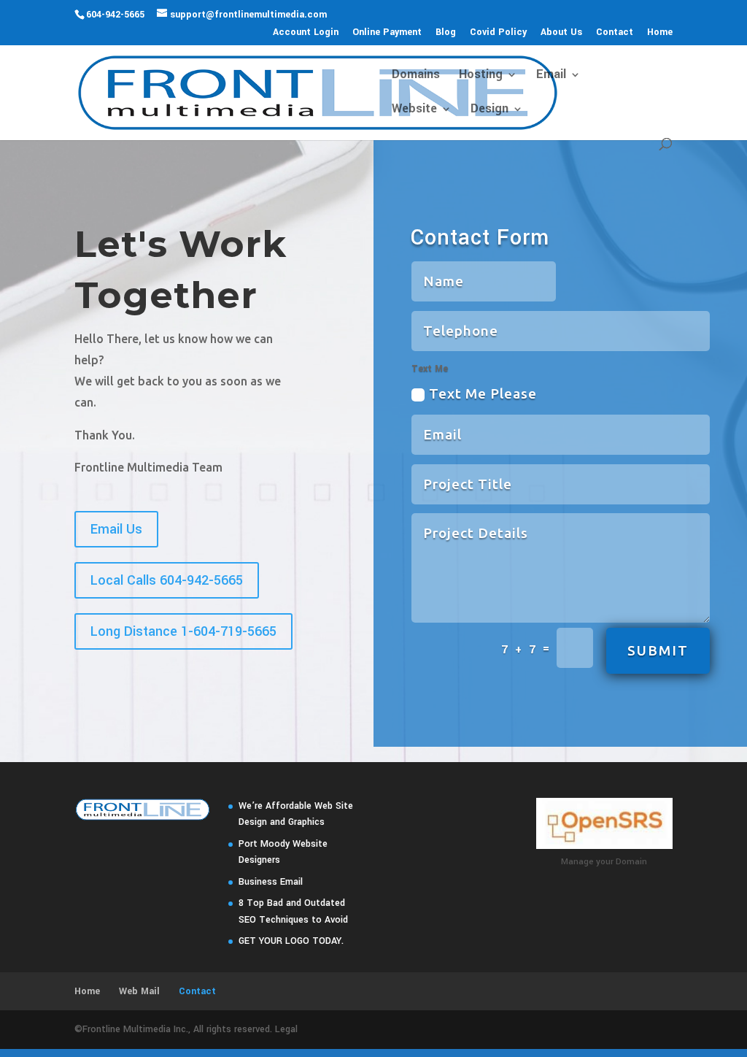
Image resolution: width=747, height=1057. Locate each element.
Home (660, 33)
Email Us (116, 529)
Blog (446, 33)
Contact (614, 33)
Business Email (271, 881)
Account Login (305, 33)
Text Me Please (483, 393)
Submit (658, 650)
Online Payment (387, 33)
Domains (416, 75)
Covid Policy (498, 33)
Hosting (481, 75)
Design (489, 110)
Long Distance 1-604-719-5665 (183, 631)
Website (414, 110)
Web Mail (139, 991)
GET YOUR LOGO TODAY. (291, 941)
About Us (561, 33)
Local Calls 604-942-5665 (166, 580)
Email (551, 75)
